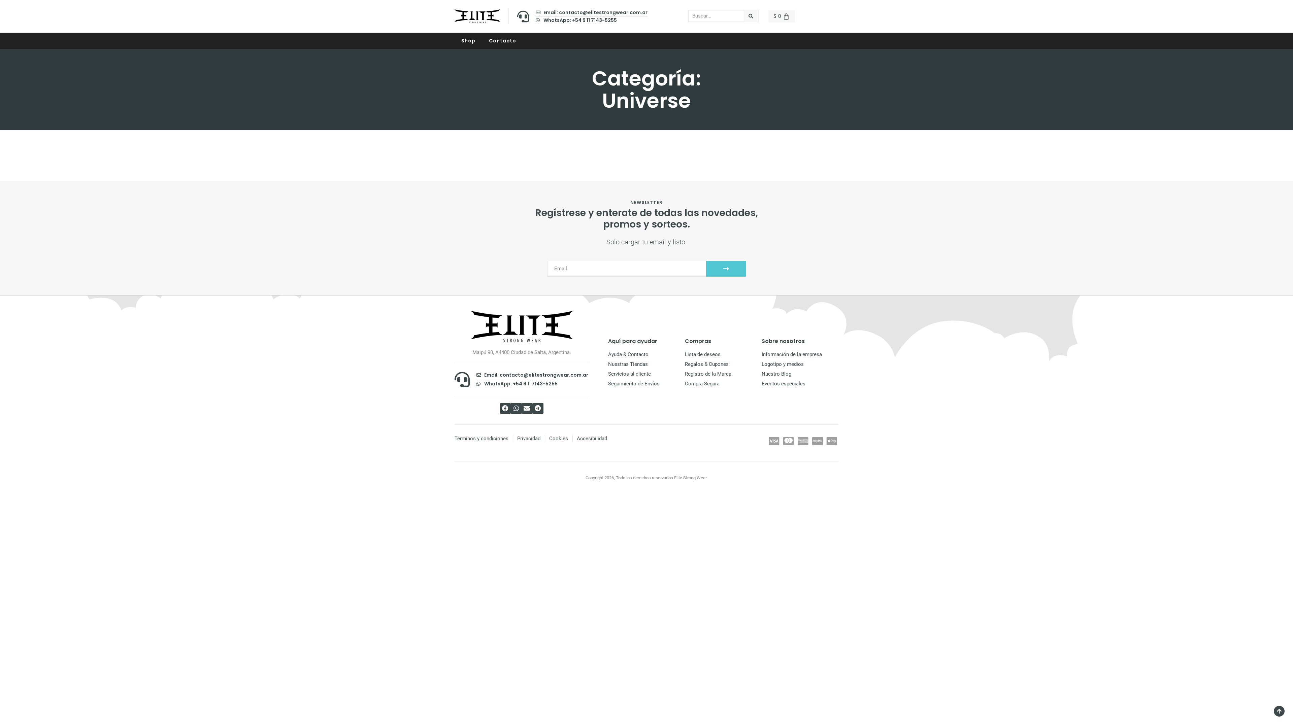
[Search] (751, 16)
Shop (468, 40)
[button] (505, 408)
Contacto (502, 40)
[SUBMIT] (726, 269)
